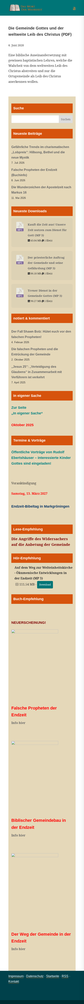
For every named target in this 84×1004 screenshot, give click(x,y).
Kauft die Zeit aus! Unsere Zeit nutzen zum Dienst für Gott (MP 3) (47, 229)
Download (45, 584)
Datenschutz (35, 976)
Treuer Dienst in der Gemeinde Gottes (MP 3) (45, 293)
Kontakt (13, 981)
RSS (65, 976)
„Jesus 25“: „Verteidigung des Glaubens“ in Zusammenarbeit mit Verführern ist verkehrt (36, 372)
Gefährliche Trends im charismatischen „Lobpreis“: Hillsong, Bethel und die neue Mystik (40, 152)
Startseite (52, 976)
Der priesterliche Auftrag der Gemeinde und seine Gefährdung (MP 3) (46, 262)
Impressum (16, 976)
